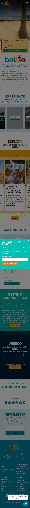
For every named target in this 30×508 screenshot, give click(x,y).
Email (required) (7, 256)
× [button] (29, 240)
